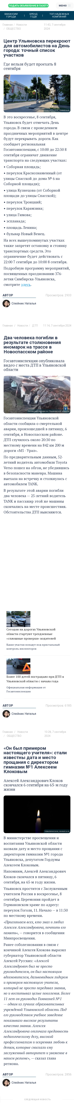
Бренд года (33, 15)
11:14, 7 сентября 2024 (57, 325)
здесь (26, 284)
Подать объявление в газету (28, 5)
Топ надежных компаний (59, 15)
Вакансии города (11, 15)
